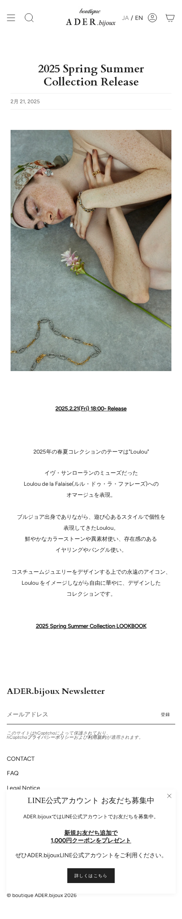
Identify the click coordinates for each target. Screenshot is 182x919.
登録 (165, 714)
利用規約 (97, 737)
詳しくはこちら (91, 875)
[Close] (169, 796)
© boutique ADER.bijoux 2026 (42, 895)
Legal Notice (23, 788)
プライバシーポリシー (50, 737)
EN (139, 18)
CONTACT (21, 758)
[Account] (152, 18)
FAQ (13, 773)
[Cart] (170, 18)
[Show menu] (11, 18)
